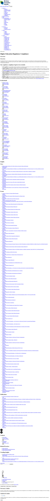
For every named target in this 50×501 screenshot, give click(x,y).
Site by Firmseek (5, 482)
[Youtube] (2, 476)
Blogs (5, 23)
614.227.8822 (6, 142)
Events (5, 21)
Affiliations (6, 15)
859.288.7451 (6, 158)
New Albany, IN (6, 48)
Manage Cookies (3, 486)
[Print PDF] (1, 430)
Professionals (3, 80)
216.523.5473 (6, 119)
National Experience (7, 29)
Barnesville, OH (6, 37)
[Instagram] (2, 472)
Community (6, 12)
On (2, 495)
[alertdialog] (25, 494)
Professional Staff (7, 33)
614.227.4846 (6, 84)
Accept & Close (14, 486)
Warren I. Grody (4, 110)
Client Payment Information (6, 479)
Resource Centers (7, 19)
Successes (5, 28)
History (5, 11)
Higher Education (5, 448)
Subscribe (5, 477)
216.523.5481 (6, 115)
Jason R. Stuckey (5, 153)
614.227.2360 (6, 439)
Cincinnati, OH (6, 38)
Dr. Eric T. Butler (5, 438)
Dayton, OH (6, 40)
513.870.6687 (6, 154)
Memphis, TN (6, 47)
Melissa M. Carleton (5, 83)
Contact (3, 35)
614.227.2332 (6, 111)
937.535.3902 (6, 103)
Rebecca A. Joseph (5, 126)
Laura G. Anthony (5, 87)
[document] (25, 494)
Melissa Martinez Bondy (6, 91)
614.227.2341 (6, 107)
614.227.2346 (6, 131)
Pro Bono (5, 13)
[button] (1, 433)
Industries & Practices (5, 16)
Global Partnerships (7, 14)
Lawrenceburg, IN (7, 42)
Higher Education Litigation (6, 450)
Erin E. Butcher (4, 95)
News (5, 20)
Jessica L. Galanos (5, 106)
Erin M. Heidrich (5, 122)
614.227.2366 (6, 88)
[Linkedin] (2, 475)
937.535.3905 (6, 146)
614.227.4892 (6, 150)
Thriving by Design (7, 10)
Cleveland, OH (6, 39)
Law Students (6, 34)
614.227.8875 (6, 92)
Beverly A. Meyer (5, 134)
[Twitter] (3, 471)
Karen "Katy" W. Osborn (6, 145)
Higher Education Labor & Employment (8, 449)
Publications (6, 22)
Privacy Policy (4, 480)
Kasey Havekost (4, 118)
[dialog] (25, 485)
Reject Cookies (8, 486)
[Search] (9, 6)
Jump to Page (2, 463)
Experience (4, 26)
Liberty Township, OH (7, 45)
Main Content (2, 6)
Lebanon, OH (6, 43)
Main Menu (6, 6)
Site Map (3, 481)
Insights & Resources (7, 18)
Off (4, 495)
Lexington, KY (6, 44)
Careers (3, 30)
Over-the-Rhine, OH (7, 49)
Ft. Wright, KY (6, 41)
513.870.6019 (6, 123)
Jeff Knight (4, 130)
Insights (2, 161)
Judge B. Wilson (4, 157)
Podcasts (5, 24)
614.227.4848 (6, 127)
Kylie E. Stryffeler (5, 149)
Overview (2, 56)
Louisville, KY (6, 46)
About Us (3, 8)
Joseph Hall (4, 114)
